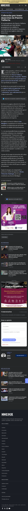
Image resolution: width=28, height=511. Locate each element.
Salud (3, 449)
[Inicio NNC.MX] (5, 5)
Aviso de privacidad (6, 496)
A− (22, 67)
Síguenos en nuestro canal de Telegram (15, 98)
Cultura (3, 427)
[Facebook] (2, 508)
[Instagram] (7, 508)
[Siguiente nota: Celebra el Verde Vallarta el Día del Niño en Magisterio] (26, 380)
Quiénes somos (5, 483)
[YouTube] (9, 508)
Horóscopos (4, 473)
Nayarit (3, 457)
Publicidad (4, 488)
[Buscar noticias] (2, 9)
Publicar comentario (9, 339)
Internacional (5, 438)
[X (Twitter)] (5, 508)
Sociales (3, 451)
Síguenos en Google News (15, 199)
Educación (4, 433)
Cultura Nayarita (5, 470)
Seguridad (4, 462)
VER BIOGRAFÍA (20, 355)
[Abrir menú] (25, 5)
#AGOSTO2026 (9, 9)
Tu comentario (5, 329)
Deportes (4, 467)
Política (3, 443)
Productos (4, 476)
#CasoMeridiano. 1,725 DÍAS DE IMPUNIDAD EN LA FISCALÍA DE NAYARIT (14, 2)
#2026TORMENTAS (19, 9)
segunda (4, 237)
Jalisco (3, 465)
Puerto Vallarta (6, 12)
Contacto (4, 486)
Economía (4, 430)
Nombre (4, 324)
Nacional (4, 459)
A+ (25, 67)
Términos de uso (5, 499)
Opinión (3, 441)
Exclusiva (4, 435)
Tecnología (4, 454)
